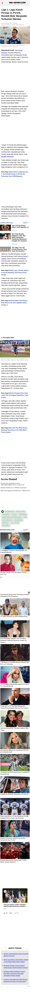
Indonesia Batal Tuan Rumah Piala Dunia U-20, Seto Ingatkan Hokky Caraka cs (14, 303)
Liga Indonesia (23, 514)
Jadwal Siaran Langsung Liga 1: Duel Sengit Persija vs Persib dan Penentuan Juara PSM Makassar (14, 174)
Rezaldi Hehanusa (7, 156)
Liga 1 (25, 517)
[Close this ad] (29, 986)
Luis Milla (14, 514)
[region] (15, 992)
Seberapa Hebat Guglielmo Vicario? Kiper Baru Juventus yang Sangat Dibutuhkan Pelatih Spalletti (14, 973)
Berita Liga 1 (5, 523)
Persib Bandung (9, 511)
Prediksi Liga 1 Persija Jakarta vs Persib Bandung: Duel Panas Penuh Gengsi (14, 273)
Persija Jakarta (20, 511)
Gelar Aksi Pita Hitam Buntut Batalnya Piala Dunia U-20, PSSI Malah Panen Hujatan (14, 430)
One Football (6, 525)
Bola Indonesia (18, 520)
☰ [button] (2, 3)
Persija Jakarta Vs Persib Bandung (12, 517)
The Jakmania (5, 514)
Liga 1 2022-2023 (15, 523)
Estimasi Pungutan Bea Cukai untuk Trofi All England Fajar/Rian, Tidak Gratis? (14, 395)
